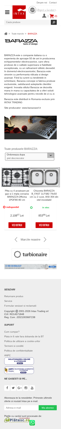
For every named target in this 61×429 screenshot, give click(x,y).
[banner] (30, 266)
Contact (53, 2)
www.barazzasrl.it (31, 107)
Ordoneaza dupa (16, 154)
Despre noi (42, 2)
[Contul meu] (44, 16)
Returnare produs (13, 296)
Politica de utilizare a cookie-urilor (22, 341)
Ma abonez (48, 407)
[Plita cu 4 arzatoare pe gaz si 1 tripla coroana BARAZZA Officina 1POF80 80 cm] (17, 177)
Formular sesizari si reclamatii (20, 305)
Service (8, 301)
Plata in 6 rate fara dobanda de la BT (24, 336)
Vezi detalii (17, 225)
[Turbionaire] (30, 254)
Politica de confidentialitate (18, 350)
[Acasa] (6, 33)
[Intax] (18, 12)
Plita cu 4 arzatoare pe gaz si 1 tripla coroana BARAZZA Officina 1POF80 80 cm (17, 195)
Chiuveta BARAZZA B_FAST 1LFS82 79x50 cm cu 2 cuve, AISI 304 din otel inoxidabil (44, 195)
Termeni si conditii (13, 346)
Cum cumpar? (11, 331)
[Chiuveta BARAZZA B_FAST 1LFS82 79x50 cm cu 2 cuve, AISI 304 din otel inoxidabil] (44, 177)
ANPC (7, 355)
